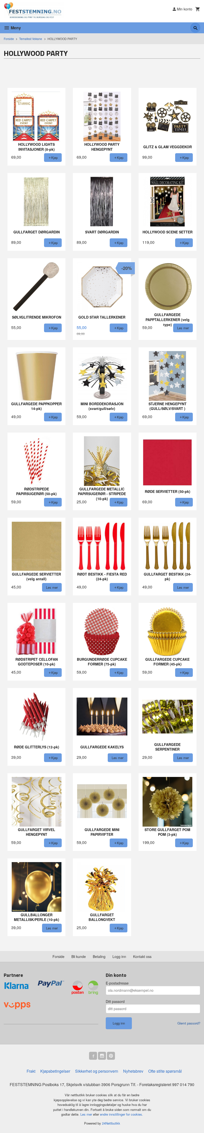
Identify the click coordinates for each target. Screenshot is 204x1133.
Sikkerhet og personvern (96, 1071)
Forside (9, 39)
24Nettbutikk (111, 1123)
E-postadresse (117, 983)
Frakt (31, 1071)
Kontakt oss (142, 956)
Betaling (99, 956)
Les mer (86, 1114)
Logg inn (119, 956)
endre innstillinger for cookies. (121, 1114)
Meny (15, 28)
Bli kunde (78, 956)
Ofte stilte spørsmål (165, 1071)
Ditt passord (115, 1001)
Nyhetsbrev (133, 1071)
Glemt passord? (188, 1023)
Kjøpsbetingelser (55, 1071)
